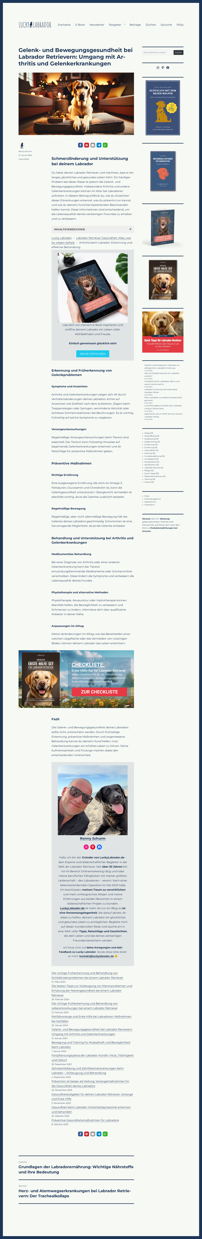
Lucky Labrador (62, 238)
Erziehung (149, 447)
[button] (80, 145)
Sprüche (166, 24)
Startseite (64, 24)
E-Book (80, 24)
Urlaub (147, 482)
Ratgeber (115, 24)
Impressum (149, 505)
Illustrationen (150, 462)
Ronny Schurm (93, 838)
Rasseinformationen (153, 476)
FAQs (180, 24)
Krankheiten (150, 465)
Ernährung (149, 444)
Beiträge (135, 24)
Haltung (148, 453)
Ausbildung (149, 439)
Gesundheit (24, 159)
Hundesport (149, 459)
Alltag (147, 433)
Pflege (147, 470)
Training (148, 479)
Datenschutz (150, 502)
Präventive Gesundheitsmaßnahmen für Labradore (85, 1120)
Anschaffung (150, 436)
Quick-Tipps (149, 473)
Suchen (178, 52)
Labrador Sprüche (152, 468)
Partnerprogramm (152, 499)
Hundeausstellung (152, 456)
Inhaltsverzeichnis (69, 229)
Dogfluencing (150, 442)
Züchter (151, 24)
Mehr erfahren (93, 354)
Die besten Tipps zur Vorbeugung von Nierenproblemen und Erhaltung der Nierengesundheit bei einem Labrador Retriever (92, 990)
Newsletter (97, 24)
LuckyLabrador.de (72, 908)
